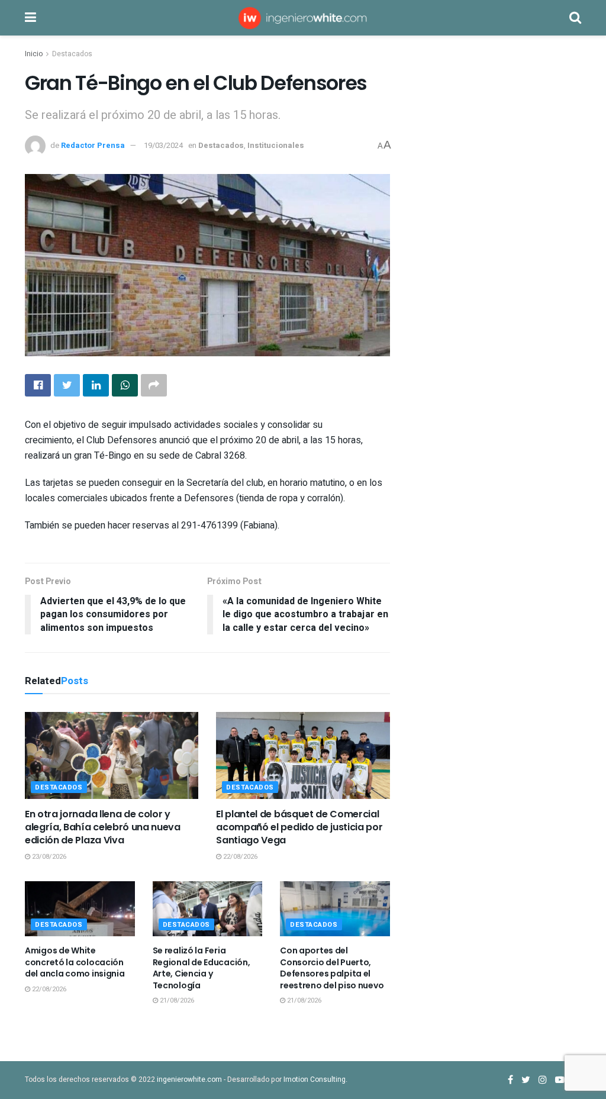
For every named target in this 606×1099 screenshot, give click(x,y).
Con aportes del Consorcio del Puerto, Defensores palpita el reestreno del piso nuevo (331, 968)
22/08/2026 (239, 857)
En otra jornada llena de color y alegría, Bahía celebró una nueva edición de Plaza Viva (102, 827)
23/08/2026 (48, 857)
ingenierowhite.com (189, 1079)
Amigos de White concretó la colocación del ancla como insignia (75, 962)
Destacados (72, 54)
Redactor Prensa (93, 145)
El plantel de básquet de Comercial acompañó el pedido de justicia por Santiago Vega (299, 827)
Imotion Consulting (314, 1079)
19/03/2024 (163, 145)
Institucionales (275, 145)
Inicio (34, 54)
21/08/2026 (176, 1000)
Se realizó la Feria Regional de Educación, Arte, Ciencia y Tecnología (201, 968)
